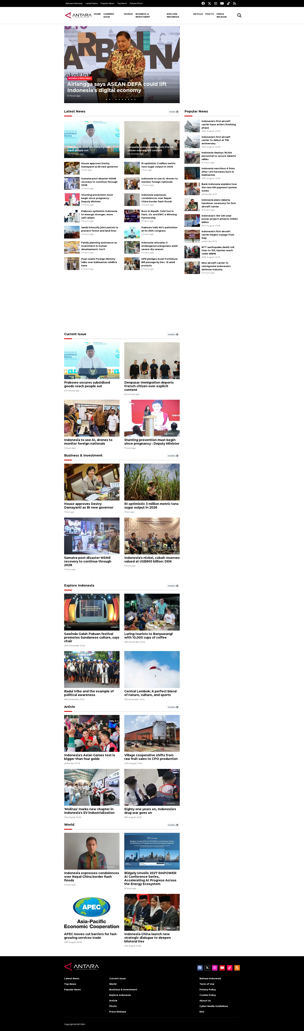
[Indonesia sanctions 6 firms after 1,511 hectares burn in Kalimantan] (192, 172)
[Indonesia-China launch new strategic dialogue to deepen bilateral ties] (152, 912)
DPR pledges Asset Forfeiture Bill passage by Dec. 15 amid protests (159, 262)
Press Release (222, 15)
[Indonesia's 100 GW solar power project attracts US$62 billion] (192, 220)
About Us (205, 1000)
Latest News (92, 3)
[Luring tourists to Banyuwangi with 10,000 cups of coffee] (152, 611)
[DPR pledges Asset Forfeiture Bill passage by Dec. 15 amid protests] (132, 263)
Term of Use (207, 984)
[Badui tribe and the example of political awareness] (92, 669)
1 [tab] (106, 99)
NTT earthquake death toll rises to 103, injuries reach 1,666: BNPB (218, 250)
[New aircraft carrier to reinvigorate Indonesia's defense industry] (192, 267)
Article (198, 14)
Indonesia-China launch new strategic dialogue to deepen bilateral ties (147, 937)
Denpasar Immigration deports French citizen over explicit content (149, 386)
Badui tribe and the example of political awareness (89, 693)
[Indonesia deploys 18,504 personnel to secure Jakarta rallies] (192, 157)
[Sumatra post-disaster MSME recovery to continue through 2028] (72, 183)
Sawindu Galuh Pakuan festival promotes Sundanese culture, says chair (91, 637)
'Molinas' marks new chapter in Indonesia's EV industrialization (89, 811)
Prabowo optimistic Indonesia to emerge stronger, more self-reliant (99, 214)
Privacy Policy (208, 989)
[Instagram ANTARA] (215, 3)
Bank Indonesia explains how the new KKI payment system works (219, 187)
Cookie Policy (208, 995)
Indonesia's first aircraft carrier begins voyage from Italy (218, 234)
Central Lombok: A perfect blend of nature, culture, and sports (150, 693)
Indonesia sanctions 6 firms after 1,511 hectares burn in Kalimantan (218, 172)
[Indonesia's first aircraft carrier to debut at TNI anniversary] (192, 141)
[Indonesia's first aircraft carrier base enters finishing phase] (192, 125)
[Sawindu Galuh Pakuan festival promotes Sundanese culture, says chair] (92, 611)
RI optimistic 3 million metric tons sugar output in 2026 (151, 505)
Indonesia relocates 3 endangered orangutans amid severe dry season (159, 246)
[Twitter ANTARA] (209, 3)
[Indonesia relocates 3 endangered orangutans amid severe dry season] (132, 247)
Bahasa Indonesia (74, 3)
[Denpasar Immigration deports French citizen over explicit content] (152, 139)
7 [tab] (125, 99)
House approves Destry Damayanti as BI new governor (88, 505)
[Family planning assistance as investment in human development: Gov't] (72, 247)
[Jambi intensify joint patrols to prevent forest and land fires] (72, 232)
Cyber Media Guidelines (214, 1006)
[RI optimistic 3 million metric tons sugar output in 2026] (132, 167)
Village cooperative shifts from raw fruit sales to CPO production (151, 757)
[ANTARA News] (78, 15)
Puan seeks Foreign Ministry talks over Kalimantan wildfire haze (99, 262)
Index (172, 111)
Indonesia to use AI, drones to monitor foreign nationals (88, 441)
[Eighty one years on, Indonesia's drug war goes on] (152, 787)
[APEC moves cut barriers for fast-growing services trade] (92, 912)
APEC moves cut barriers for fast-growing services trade (90, 936)
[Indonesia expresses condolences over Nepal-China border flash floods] (132, 199)
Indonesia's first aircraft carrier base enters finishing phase (219, 124)
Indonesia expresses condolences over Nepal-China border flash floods (156, 198)
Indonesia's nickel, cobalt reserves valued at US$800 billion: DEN (152, 559)
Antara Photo (136, 3)
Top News (122, 3)
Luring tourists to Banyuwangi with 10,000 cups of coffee (148, 635)
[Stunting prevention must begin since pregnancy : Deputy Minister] (72, 199)
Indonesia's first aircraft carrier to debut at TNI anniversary (216, 140)
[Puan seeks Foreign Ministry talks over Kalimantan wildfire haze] (72, 263)
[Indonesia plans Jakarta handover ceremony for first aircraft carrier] (192, 204)
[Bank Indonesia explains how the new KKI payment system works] (192, 188)
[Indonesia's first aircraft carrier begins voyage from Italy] (192, 235)
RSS (202, 1011)
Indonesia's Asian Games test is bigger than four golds (89, 757)
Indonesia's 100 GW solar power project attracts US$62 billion (220, 219)
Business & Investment (143, 15)
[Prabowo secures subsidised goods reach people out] (92, 139)
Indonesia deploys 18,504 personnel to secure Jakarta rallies (219, 156)
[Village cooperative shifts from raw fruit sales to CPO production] (152, 733)
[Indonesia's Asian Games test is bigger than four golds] (92, 733)
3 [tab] (112, 99)
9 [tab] (131, 99)
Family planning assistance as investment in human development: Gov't (99, 246)
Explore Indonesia (173, 15)
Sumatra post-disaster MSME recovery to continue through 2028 (99, 182)
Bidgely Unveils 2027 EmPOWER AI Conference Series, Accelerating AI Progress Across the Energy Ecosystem (150, 878)
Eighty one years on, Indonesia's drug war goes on (150, 811)
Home (97, 14)
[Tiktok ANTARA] (228, 3)
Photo (209, 14)
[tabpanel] (122, 64)
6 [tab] (122, 99)
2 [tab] (109, 99)
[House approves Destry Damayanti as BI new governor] (72, 167)
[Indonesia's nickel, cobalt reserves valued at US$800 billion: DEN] (152, 535)
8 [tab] (128, 99)
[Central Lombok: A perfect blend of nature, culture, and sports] (152, 669)
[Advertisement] (212, 48)
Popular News (107, 3)
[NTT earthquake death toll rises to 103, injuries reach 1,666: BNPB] (192, 251)
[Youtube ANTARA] (222, 3)
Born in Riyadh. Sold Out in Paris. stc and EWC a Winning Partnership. (159, 214)
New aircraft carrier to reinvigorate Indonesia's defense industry (216, 266)
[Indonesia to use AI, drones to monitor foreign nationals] (132, 183)
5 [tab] (119, 99)
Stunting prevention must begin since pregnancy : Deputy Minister (97, 198)
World (128, 14)
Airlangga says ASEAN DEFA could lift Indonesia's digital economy (117, 87)
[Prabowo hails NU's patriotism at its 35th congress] (132, 232)
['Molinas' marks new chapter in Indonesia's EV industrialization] (92, 787)
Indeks (172, 334)
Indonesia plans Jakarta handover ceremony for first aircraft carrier (219, 203)
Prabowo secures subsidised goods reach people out (87, 384)
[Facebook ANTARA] (203, 3)
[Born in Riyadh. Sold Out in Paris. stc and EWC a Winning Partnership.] (132, 215)
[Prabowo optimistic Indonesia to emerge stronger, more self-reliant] (72, 215)
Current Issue (108, 15)
